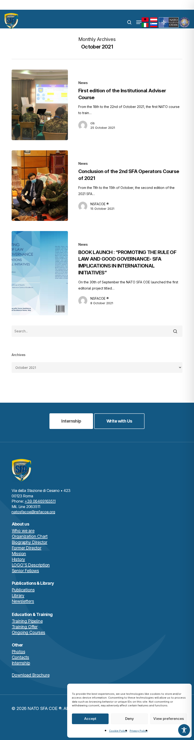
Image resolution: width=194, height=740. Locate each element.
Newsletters (23, 601)
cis (92, 123)
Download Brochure (31, 675)
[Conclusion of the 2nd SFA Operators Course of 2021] (40, 185)
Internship (21, 662)
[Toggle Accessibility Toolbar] (184, 730)
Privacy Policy (139, 730)
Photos (18, 651)
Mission (19, 553)
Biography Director (30, 542)
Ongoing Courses (28, 632)
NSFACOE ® (99, 204)
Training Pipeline (27, 621)
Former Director (26, 547)
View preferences (168, 718)
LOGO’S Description (31, 564)
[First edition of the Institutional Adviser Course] (40, 105)
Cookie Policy (118, 730)
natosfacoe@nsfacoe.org (33, 511)
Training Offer (25, 626)
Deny (129, 718)
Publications (23, 589)
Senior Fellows (25, 570)
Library (18, 595)
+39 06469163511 (40, 501)
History (18, 559)
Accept (90, 718)
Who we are (23, 530)
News (83, 83)
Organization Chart (30, 536)
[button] (138, 22)
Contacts (20, 657)
